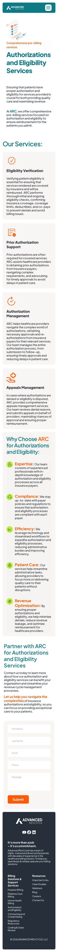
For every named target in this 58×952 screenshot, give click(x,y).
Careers (36, 896)
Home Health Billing (15, 902)
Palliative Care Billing (15, 895)
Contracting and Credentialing (16, 915)
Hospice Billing (15, 889)
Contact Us (38, 900)
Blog (34, 892)
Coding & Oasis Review (16, 929)
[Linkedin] (34, 832)
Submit (18, 799)
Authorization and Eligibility (15, 908)
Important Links (40, 880)
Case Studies (39, 884)
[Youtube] (24, 832)
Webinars (37, 888)
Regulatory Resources (13, 922)
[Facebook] (29, 832)
